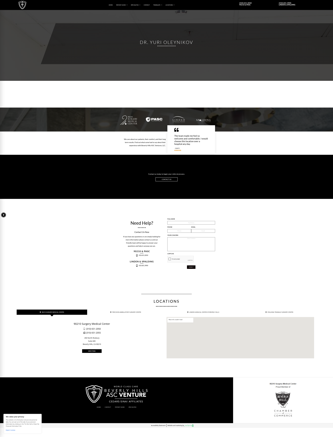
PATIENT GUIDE (120, 407)
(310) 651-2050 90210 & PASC (245, 4)
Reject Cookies (10, 430)
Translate (156, 5)
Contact (147, 5)
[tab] (52, 312)
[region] (22, 424)
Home (111, 5)
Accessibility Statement (158, 425)
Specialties (135, 5)
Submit (191, 267)
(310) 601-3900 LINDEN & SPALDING (287, 4)
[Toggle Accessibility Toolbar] (3, 215)
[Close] (40, 415)
